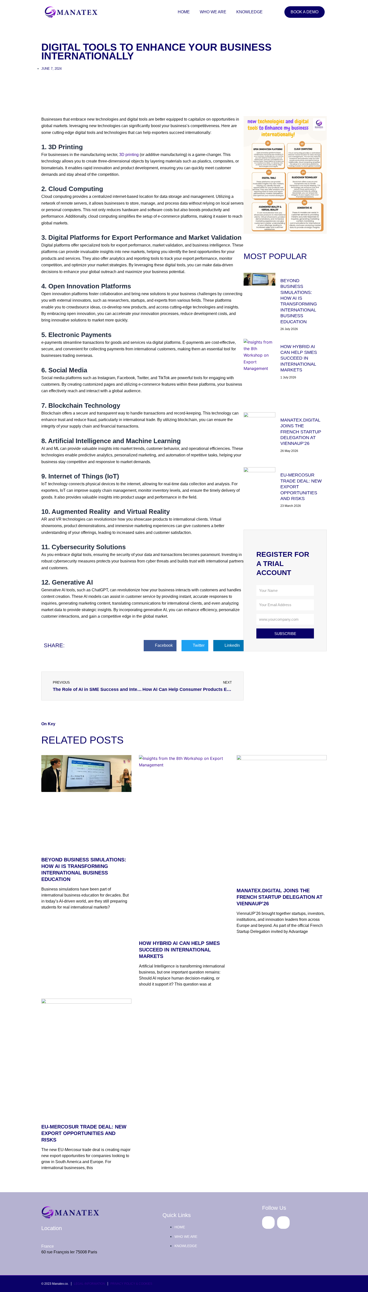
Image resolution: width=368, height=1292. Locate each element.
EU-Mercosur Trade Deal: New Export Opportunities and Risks (83, 1133)
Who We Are (213, 12)
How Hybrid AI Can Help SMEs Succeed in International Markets (298, 358)
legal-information (89, 1283)
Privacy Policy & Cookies (131, 1283)
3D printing (129, 154)
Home (184, 12)
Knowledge (249, 12)
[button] (160, 645)
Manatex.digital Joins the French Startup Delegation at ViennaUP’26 (300, 432)
